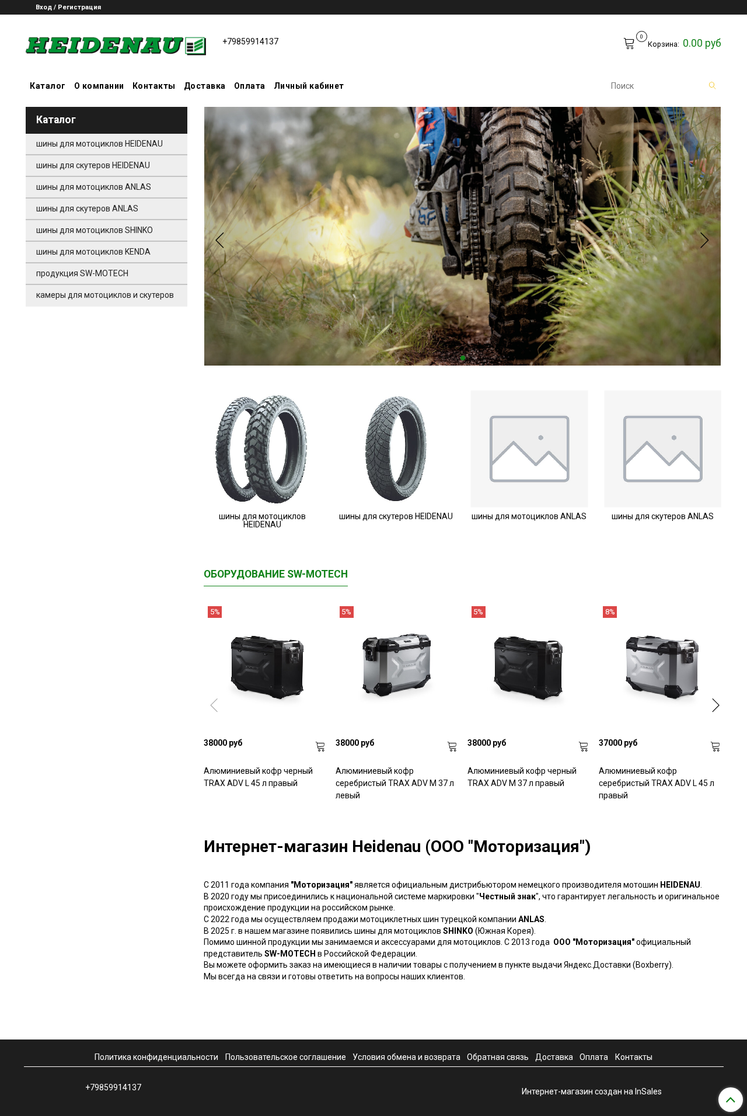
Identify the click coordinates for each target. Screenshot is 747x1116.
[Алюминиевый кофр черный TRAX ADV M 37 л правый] (528, 667)
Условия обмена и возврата (406, 1057)
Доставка (205, 86)
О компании (99, 86)
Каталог (48, 86)
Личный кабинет (309, 86)
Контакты (154, 86)
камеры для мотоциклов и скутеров (105, 295)
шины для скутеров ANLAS (87, 208)
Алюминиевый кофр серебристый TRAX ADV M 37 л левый (395, 783)
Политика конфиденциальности (156, 1057)
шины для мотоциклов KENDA (93, 251)
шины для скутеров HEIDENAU (93, 165)
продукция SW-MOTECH (82, 273)
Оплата (250, 86)
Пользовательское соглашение (285, 1057)
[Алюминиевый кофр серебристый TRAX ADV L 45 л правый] (660, 667)
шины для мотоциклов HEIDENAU (99, 143)
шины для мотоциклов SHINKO (94, 230)
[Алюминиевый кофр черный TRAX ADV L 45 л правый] (265, 667)
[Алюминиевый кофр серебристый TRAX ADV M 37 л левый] (397, 667)
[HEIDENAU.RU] (116, 43)
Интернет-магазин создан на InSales (592, 1091)
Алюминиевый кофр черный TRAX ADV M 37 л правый (522, 777)
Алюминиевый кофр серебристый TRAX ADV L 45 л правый (656, 783)
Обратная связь (498, 1057)
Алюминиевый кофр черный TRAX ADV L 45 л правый (258, 777)
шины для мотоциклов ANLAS (93, 187)
